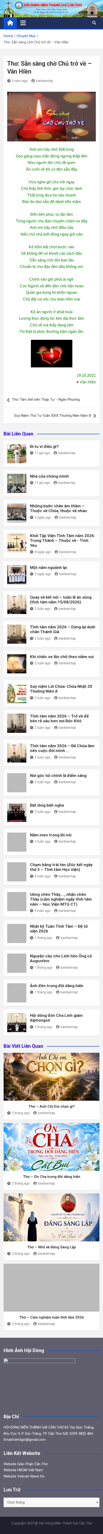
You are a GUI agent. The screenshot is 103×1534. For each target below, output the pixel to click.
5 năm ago (20, 81)
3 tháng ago (21, 1254)
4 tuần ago (42, 876)
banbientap (44, 81)
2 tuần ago (42, 609)
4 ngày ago (42, 552)
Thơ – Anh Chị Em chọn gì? (52, 1106)
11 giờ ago (42, 453)
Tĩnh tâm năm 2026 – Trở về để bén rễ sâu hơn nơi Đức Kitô (59, 718)
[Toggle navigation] (23, 22)
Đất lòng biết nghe (47, 805)
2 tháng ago (43, 1027)
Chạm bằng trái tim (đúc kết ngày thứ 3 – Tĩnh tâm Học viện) (61, 867)
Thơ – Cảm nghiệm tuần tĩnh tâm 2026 (51, 1317)
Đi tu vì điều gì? (44, 446)
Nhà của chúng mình (49, 476)
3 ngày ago (42, 517)
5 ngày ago (42, 574)
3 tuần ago (42, 841)
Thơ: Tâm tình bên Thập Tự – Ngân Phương (46, 399)
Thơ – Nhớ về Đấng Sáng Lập (51, 1247)
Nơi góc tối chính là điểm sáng (58, 775)
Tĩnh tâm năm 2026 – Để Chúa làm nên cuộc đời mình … (62, 748)
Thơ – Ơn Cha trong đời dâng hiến (51, 1177)
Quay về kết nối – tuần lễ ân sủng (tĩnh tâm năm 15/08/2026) (61, 599)
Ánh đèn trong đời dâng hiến (56, 985)
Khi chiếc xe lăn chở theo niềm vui (62, 656)
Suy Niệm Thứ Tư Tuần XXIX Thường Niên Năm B (52, 415)
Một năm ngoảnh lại (48, 567)
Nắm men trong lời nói (50, 835)
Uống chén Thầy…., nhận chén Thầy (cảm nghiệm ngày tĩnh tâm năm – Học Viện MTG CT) (61, 899)
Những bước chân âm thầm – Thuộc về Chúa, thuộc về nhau (58, 508)
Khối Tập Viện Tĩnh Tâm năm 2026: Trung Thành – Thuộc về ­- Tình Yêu (62, 540)
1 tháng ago (43, 938)
